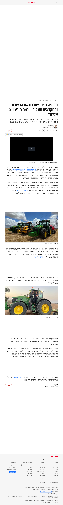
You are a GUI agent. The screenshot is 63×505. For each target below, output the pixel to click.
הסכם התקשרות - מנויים (10, 465)
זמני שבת (29, 476)
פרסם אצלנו (42, 465)
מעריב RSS (42, 469)
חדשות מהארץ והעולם (48, 100)
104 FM (30, 473)
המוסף (43, 473)
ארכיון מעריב (42, 478)
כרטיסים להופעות (54, 482)
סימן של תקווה (19, 377)
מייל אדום (42, 467)
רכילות (56, 471)
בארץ (39, 100)
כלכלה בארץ (55, 467)
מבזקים (56, 465)
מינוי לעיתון (42, 476)
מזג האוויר (55, 480)
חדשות (56, 463)
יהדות (56, 478)
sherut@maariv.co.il (46, 492)
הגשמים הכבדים (22, 190)
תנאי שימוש (13, 463)
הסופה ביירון (48, 386)
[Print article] (39, 130)
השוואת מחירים (28, 478)
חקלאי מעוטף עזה (39, 257)
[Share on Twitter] (47, 130)
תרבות (56, 473)
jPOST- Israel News (26, 465)
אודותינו (43, 480)
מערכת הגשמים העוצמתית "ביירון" (24, 170)
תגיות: (56, 384)
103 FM (30, 469)
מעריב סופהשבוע (41, 471)
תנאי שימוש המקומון (11, 469)
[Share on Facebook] (52, 130)
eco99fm (29, 471)
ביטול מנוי (42, 482)
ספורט (56, 469)
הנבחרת (56, 476)
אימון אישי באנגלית (27, 463)
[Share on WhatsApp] (43, 130)
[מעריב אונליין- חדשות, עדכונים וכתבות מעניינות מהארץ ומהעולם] (32, 2)
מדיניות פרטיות (12, 467)
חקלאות (55, 386)
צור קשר (43, 463)
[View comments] (8, 130)
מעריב (56, 100)
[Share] (56, 130)
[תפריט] (59, 2)
